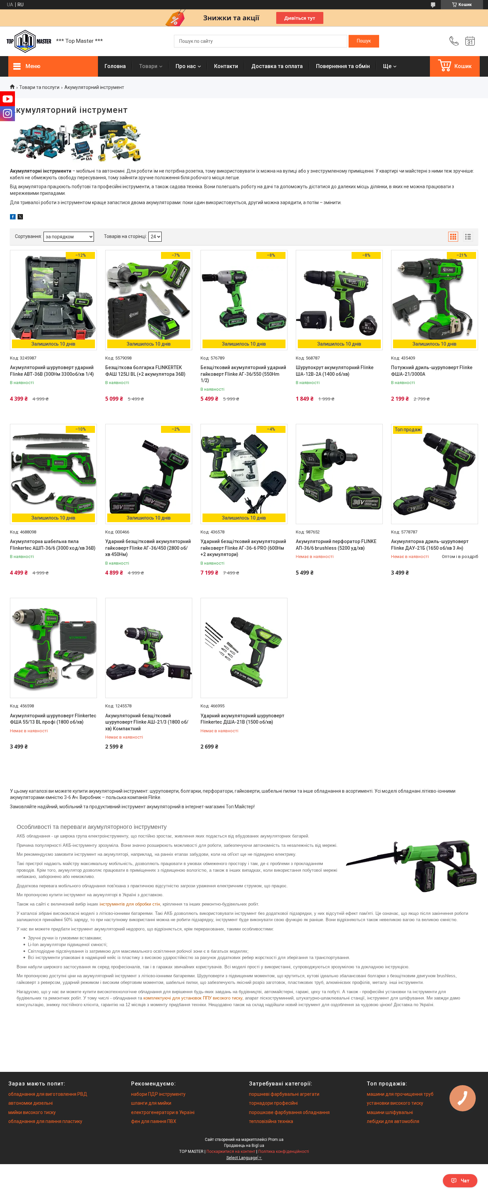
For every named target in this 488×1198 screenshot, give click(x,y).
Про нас (186, 66)
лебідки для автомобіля (393, 1121)
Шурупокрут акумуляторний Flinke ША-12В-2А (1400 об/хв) (334, 371)
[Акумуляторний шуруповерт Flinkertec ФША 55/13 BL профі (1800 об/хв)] (53, 648)
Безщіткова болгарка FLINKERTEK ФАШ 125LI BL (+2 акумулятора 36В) (145, 371)
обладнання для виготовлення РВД (47, 1094)
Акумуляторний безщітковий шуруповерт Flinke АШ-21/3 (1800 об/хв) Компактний (146, 722)
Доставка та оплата (277, 66)
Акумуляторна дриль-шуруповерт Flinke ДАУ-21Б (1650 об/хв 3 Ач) (429, 545)
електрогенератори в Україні (163, 1112)
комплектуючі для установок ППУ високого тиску (192, 998)
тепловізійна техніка (271, 1121)
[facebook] (13, 217)
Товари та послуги (39, 87)
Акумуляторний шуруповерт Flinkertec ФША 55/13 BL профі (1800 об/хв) (53, 719)
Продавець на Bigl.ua (244, 1145)
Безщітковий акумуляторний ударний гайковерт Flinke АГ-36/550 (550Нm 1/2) (243, 374)
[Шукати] (364, 41)
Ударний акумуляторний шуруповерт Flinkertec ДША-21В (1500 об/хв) (242, 719)
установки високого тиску (395, 1103)
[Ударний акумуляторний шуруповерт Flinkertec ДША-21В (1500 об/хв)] (244, 648)
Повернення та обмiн (343, 66)
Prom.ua (276, 1139)
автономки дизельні (30, 1103)
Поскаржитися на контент (230, 1151)
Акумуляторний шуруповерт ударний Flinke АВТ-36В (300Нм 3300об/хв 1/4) (52, 371)
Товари (148, 66)
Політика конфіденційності (283, 1151)
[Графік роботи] (470, 41)
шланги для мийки (151, 1103)
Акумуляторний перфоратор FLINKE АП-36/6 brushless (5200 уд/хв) (336, 545)
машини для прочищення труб (400, 1094)
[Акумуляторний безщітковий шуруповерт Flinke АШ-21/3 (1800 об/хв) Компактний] (148, 648)
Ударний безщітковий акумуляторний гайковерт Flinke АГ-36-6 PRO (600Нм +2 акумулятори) (243, 548)
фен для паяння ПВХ (153, 1121)
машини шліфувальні (390, 1112)
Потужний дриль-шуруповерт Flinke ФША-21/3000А (431, 371)
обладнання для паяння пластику (45, 1121)
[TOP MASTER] (29, 41)
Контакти (226, 66)
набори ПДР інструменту (158, 1094)
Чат (465, 1180)
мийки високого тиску (32, 1112)
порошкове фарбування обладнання (289, 1112)
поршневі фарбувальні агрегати (284, 1094)
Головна (115, 66)
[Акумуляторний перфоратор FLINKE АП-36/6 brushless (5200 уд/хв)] (339, 474)
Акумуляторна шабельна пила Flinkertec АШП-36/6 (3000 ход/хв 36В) (53, 545)
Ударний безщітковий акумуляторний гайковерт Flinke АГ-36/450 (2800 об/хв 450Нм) (148, 548)
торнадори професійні (273, 1103)
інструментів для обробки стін (130, 904)
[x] (20, 217)
